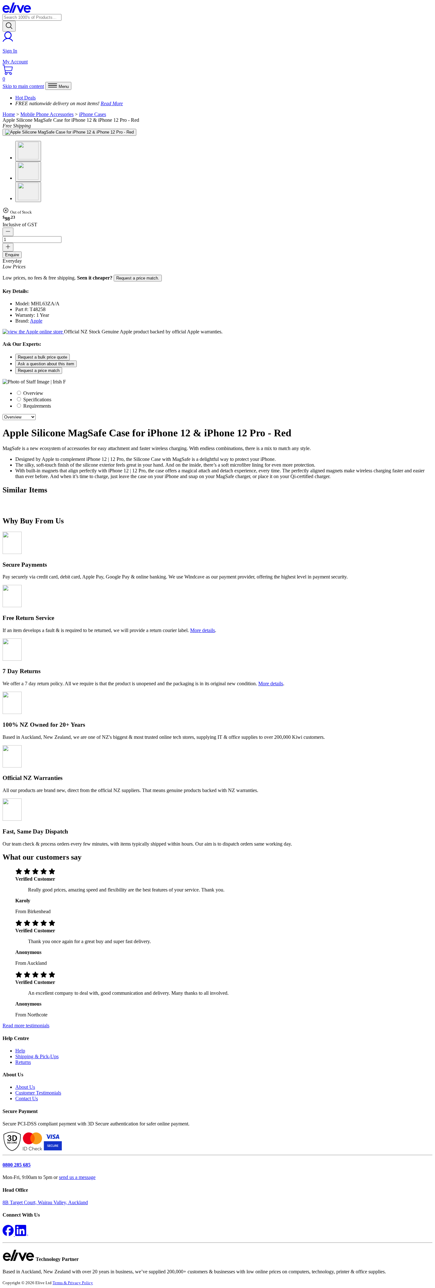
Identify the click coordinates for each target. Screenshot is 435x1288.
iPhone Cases (92, 114)
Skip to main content (23, 86)
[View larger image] (69, 132)
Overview (32, 393)
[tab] (223, 393)
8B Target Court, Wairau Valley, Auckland (45, 1202)
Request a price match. (137, 278)
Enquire (12, 254)
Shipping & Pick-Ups (37, 1056)
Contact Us (26, 1098)
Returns (23, 1062)
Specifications (36, 399)
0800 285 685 (17, 1165)
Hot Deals (25, 97)
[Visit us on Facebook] (9, 1234)
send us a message (77, 1177)
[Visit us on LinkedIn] (21, 1234)
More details (202, 630)
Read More (112, 103)
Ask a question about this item (46, 363)
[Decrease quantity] (8, 232)
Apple (36, 321)
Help (20, 1050)
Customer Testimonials (38, 1092)
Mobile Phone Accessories (47, 114)
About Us (25, 1087)
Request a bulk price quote (42, 357)
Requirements (36, 406)
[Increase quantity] (8, 247)
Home (9, 114)
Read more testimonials (26, 1025)
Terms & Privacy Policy (73, 1282)
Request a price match (39, 370)
